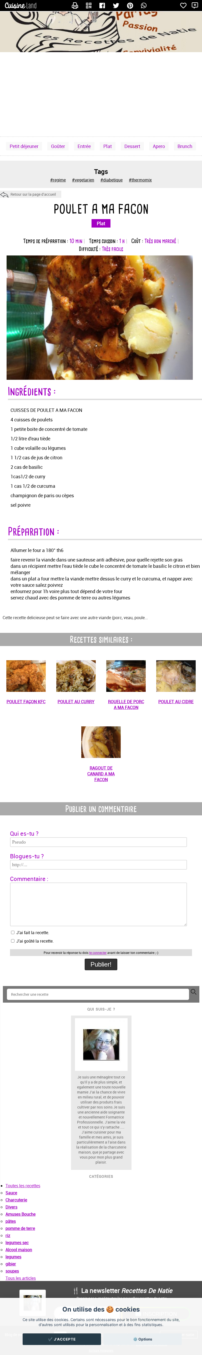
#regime (58, 180)
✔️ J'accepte (62, 1339)
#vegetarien (83, 180)
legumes (13, 1257)
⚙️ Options (142, 1339)
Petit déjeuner (24, 146)
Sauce (11, 1193)
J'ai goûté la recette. (34, 941)
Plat (107, 146)
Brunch (185, 146)
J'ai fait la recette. (32, 932)
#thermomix (140, 180)
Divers (11, 1207)
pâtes (11, 1221)
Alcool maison (19, 1250)
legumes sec (17, 1242)
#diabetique (111, 180)
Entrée (84, 146)
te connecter (98, 952)
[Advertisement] (101, 94)
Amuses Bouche (21, 1214)
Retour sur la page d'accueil (33, 194)
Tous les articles (21, 1278)
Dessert (132, 146)
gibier (11, 1264)
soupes (12, 1271)
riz (8, 1235)
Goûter (58, 146)
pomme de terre (20, 1228)
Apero (159, 146)
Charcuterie (16, 1200)
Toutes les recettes (23, 1186)
